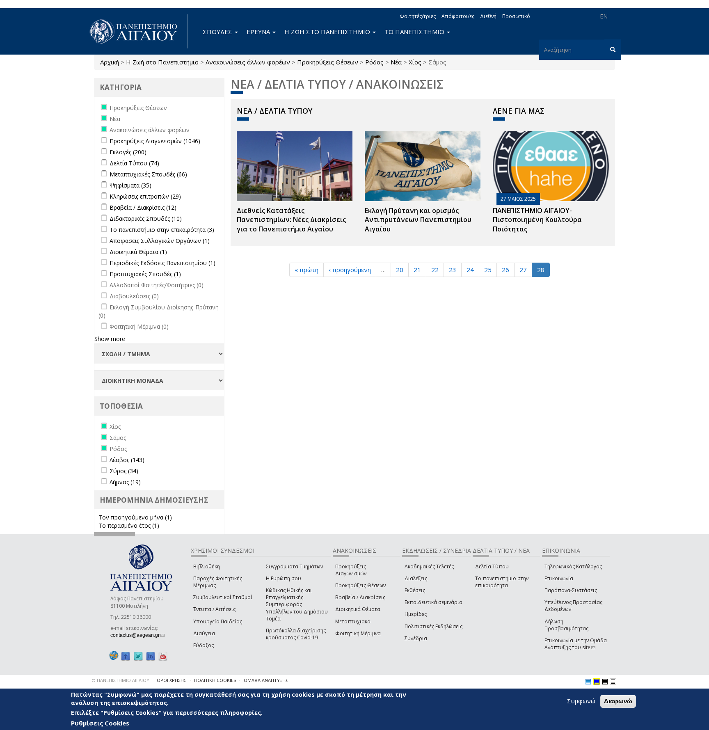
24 (470, 269)
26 (505, 269)
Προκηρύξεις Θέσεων (327, 62)
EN (604, 16)
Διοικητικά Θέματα (357, 609)
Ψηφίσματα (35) (130, 185)
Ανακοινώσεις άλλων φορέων (248, 62)
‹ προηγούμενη (350, 269)
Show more (109, 339)
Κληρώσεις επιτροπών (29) (145, 196)
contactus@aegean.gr (137, 635)
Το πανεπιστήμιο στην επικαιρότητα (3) (162, 229)
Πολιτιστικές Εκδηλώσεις (433, 626)
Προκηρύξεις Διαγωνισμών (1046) (155, 141)
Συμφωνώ (581, 701)
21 (417, 269)
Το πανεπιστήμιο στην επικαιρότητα (501, 582)
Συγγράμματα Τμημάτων (294, 566)
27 (523, 269)
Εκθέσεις (415, 590)
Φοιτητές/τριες (418, 16)
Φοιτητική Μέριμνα (358, 633)
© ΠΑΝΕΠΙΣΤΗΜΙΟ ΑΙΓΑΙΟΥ (120, 680)
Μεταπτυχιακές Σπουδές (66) (148, 174)
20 (399, 269)
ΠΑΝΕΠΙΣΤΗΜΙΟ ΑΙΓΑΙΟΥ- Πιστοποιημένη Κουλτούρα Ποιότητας (537, 220)
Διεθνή (488, 16)
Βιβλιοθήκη (206, 566)
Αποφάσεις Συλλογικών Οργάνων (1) (160, 241)
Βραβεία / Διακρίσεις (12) (143, 207)
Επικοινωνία (558, 578)
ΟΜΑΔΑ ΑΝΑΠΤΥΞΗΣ (266, 680)
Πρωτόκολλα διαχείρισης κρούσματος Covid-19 (296, 634)
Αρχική (109, 62)
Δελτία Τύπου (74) (134, 163)
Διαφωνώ (618, 701)
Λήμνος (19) (125, 482)
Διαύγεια (204, 633)
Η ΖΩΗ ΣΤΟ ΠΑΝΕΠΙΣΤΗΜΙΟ (328, 31)
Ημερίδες (416, 614)
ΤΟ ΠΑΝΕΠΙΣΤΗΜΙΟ (415, 31)
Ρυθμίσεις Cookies (100, 723)
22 (435, 269)
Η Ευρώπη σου (283, 578)
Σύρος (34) (124, 471)
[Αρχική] (138, 31)
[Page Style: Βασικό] (588, 681)
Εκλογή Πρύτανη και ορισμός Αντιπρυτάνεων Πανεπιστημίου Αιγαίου (418, 220)
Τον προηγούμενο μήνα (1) (135, 517)
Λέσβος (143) (127, 460)
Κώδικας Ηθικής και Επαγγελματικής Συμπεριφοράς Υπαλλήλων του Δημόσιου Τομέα (297, 604)
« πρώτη (306, 269)
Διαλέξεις (416, 578)
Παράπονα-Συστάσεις (570, 590)
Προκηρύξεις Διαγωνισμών (350, 570)
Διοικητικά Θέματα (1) (138, 252)
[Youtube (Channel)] (162, 655)
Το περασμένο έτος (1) (128, 525)
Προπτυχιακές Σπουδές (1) (145, 274)
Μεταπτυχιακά (353, 621)
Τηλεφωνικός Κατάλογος (573, 566)
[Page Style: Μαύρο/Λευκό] (613, 681)
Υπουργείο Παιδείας (217, 621)
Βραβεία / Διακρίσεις (360, 597)
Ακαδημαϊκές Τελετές (429, 566)
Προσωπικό (516, 16)
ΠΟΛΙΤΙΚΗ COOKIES (215, 680)
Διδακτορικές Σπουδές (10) (146, 218)
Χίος (415, 62)
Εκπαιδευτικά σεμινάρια (433, 602)
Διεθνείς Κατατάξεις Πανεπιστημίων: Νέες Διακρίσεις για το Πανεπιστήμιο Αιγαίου (291, 220)
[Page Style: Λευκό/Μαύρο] (605, 681)
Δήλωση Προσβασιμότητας (566, 625)
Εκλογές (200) (128, 152)
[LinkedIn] (150, 655)
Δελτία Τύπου (492, 566)
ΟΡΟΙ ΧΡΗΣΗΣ (171, 680)
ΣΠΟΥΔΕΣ (218, 31)
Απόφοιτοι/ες (457, 16)
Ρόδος (374, 62)
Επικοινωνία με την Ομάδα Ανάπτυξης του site (575, 644)
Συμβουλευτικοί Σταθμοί (222, 597)
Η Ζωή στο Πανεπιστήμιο (162, 62)
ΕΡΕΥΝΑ (259, 31)
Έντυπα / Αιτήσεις (214, 609)
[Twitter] (138, 655)
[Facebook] (125, 655)
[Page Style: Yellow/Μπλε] (596, 681)
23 (452, 269)
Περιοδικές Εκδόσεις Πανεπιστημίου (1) (162, 263)
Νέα (396, 62)
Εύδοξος (203, 645)
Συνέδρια (416, 638)
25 (488, 269)
